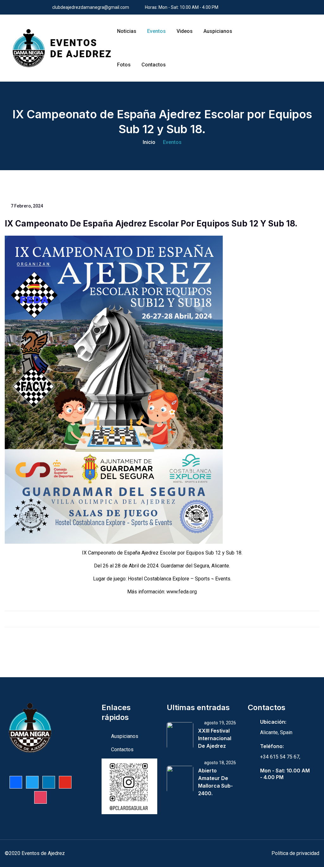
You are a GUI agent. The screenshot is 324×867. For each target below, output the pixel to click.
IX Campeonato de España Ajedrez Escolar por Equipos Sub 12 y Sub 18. (151, 223)
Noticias (126, 31)
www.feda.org (181, 592)
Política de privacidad (295, 853)
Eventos (156, 31)
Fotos (124, 65)
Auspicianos (217, 31)
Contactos (153, 65)
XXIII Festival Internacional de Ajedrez (214, 738)
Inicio (149, 142)
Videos (185, 31)
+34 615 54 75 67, (280, 757)
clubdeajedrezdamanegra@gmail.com (90, 7)
